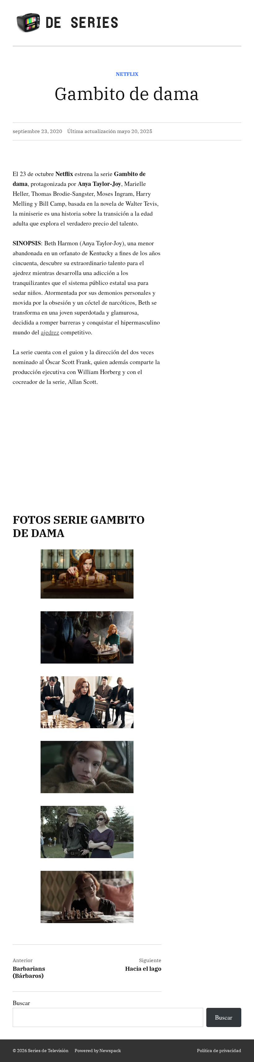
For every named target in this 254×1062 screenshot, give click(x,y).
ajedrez (50, 332)
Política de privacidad (219, 1050)
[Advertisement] (87, 440)
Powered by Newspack (98, 1050)
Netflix (127, 74)
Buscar (21, 1003)
